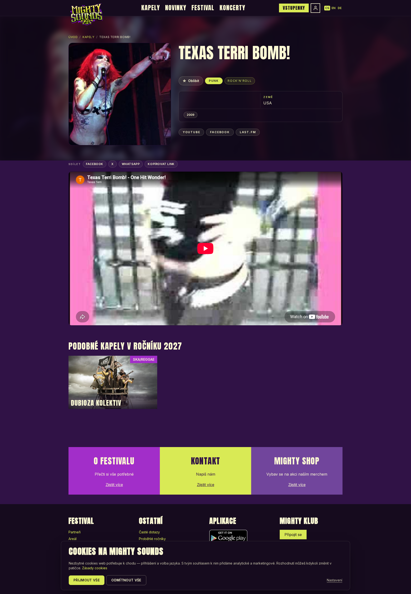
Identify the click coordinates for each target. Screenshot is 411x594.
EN (333, 8)
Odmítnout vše (126, 580)
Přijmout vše (86, 580)
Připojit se (293, 534)
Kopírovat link (161, 164)
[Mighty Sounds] (86, 14)
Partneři (74, 532)
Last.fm (248, 132)
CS (327, 8)
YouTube (191, 132)
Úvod (73, 37)
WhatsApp (131, 164)
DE (340, 8)
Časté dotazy (149, 532)
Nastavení (334, 580)
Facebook (220, 132)
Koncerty (232, 7)
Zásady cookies (94, 568)
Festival (202, 7)
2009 (190, 115)
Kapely (150, 7)
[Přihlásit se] (315, 8)
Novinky (175, 7)
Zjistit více (114, 484)
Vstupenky (294, 8)
